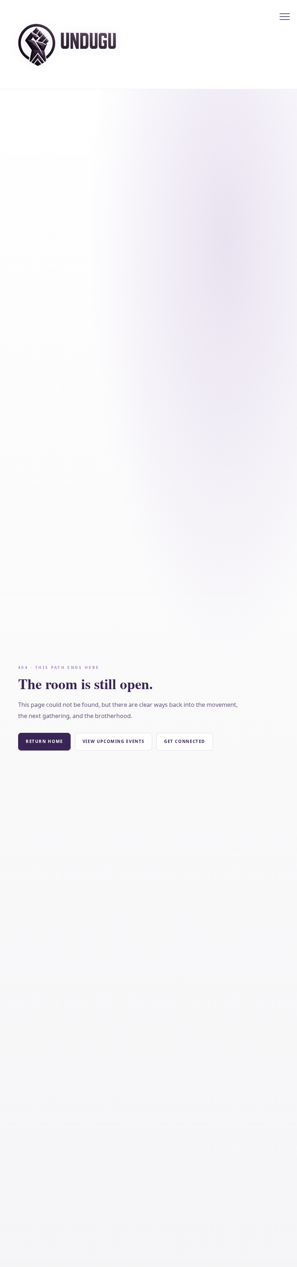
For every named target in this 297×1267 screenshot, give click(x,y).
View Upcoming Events (114, 741)
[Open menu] (285, 17)
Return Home (44, 741)
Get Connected (184, 741)
